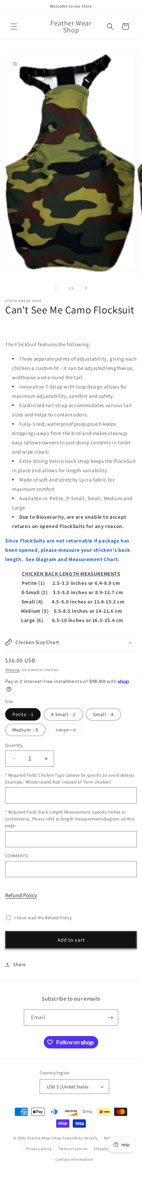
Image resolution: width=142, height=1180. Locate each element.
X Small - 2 (63, 714)
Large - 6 (69, 731)
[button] (13, 26)
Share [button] (19, 964)
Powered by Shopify (80, 1138)
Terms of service (72, 1148)
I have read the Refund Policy (43, 918)
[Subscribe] (110, 1018)
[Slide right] (86, 288)
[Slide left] (55, 288)
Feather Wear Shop (44, 1138)
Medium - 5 (25, 730)
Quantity (13, 745)
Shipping (12, 669)
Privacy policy (39, 1148)
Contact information (74, 1159)
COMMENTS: (17, 856)
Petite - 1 (22, 714)
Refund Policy (21, 895)
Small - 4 (103, 714)
